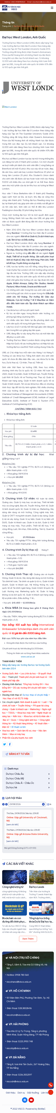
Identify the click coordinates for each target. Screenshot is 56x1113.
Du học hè (11, 787)
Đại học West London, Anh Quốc (29, 26)
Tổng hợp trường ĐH (33, 684)
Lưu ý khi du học (28, 673)
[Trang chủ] (11, 8)
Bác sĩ (6, 720)
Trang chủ (6, 26)
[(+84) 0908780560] (50, 1085)
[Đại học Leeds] (41, 884)
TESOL (11, 713)
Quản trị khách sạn (19, 709)
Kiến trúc (17, 716)
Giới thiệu (10, 1092)
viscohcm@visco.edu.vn (18, 1015)
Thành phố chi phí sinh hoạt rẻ (33, 677)
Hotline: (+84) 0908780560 (15, 2)
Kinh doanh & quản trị (30, 702)
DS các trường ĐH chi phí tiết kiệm (29, 687)
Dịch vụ (21, 1092)
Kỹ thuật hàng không (23, 723)
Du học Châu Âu (15, 773)
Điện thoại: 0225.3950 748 (20, 1041)
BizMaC (42, 1109)
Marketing (35, 709)
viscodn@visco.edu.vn (17, 1081)
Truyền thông (24, 705)
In (50, 804)
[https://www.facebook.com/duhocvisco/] (24, 1100)
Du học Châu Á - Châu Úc (20, 783)
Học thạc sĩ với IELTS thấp (15, 698)
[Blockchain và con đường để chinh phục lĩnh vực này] (14, 917)
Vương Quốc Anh (10, 673)
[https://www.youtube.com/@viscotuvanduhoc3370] (31, 1100)
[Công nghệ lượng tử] (14, 884)
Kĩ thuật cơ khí (19, 727)
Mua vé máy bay (17, 734)
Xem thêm (27, 939)
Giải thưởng (33, 1092)
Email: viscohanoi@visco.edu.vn (39, 2)
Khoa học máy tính (26, 713)
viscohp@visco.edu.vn (17, 1048)
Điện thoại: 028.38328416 (19, 1008)
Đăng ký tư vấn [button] (19, 754)
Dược (13, 720)
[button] (52, 8)
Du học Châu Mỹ (15, 778)
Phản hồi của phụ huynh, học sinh (17, 738)
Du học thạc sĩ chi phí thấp (35, 695)
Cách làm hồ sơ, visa (26, 730)
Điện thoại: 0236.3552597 (19, 1074)
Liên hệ (44, 1092)
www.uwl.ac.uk (28, 656)
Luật (44, 702)
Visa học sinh (8, 730)
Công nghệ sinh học (28, 720)
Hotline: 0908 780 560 (18, 975)
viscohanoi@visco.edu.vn (19, 982)
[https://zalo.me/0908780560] (50, 1092)
